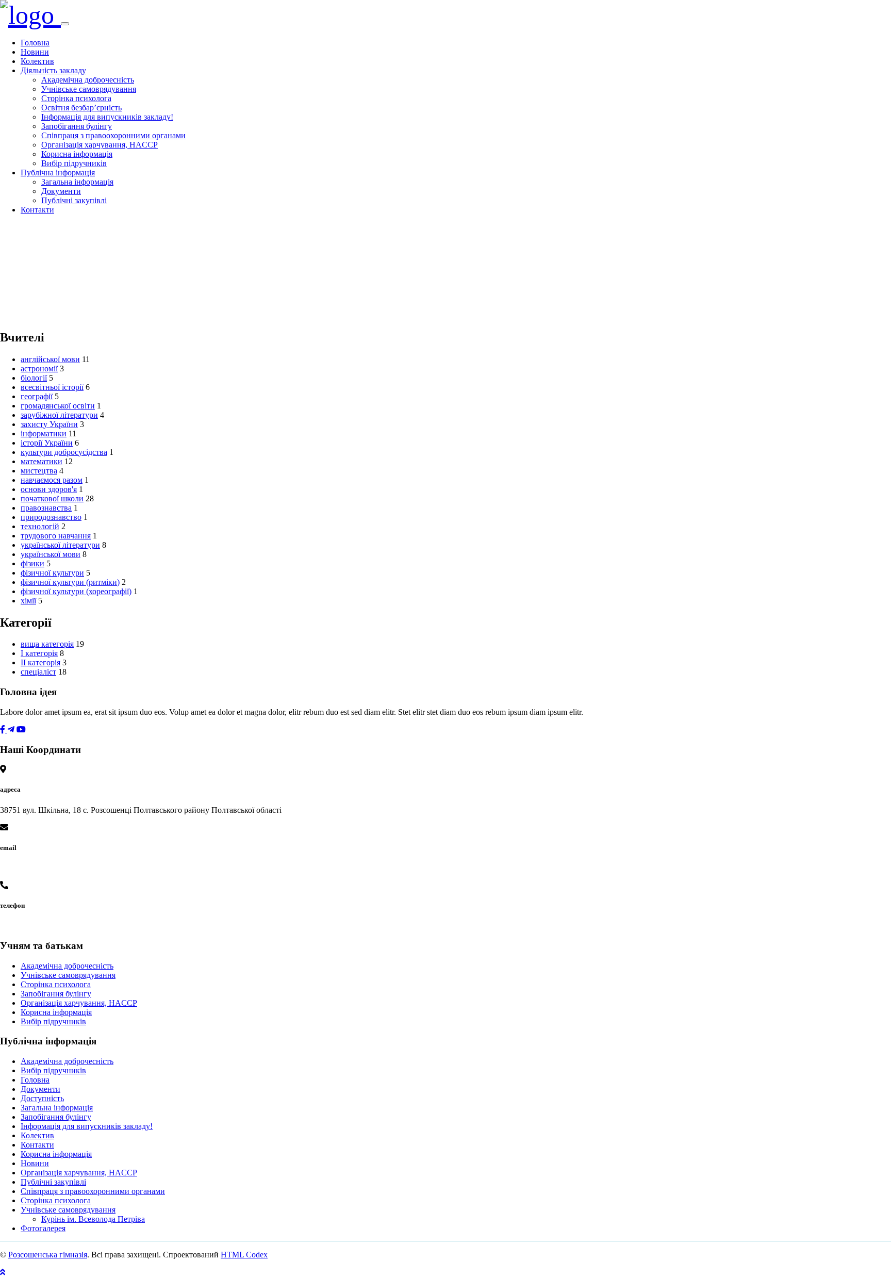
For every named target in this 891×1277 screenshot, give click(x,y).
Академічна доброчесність (87, 79)
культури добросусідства (64, 452)
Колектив (37, 61)
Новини (35, 51)
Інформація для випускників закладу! (107, 116)
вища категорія (47, 644)
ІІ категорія (40, 662)
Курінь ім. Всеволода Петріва (93, 1219)
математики (41, 461)
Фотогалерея (43, 1228)
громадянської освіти (58, 405)
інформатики (44, 433)
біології (34, 377)
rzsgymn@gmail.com (35, 867)
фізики (32, 563)
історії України (47, 442)
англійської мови (50, 359)
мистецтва (39, 470)
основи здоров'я (49, 489)
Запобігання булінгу (76, 126)
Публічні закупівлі (74, 200)
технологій (40, 526)
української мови (50, 554)
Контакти (37, 209)
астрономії (39, 368)
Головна (35, 42)
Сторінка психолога (76, 98)
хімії (28, 600)
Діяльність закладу (53, 70)
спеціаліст (38, 671)
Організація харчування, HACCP (99, 144)
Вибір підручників (74, 163)
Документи (61, 191)
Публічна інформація (58, 172)
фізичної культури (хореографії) (76, 591)
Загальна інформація (77, 181)
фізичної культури (52, 572)
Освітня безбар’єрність (81, 107)
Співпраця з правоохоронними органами (113, 135)
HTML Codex (244, 1254)
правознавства (46, 507)
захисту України (49, 424)
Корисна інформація (76, 154)
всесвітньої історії (52, 387)
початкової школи (52, 498)
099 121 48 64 (23, 925)
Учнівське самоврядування (88, 89)
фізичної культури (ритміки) (70, 582)
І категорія (39, 653)
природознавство (51, 517)
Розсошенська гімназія (47, 1254)
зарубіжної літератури (59, 415)
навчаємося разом (51, 480)
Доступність (42, 1098)
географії (37, 396)
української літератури (60, 545)
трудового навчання (56, 535)
